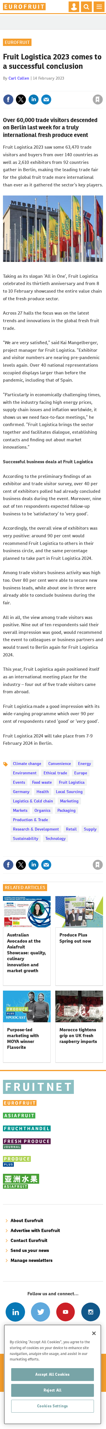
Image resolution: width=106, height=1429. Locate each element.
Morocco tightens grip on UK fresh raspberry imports (78, 1036)
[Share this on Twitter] (21, 99)
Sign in (27, 87)
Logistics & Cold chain (33, 801)
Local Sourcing (69, 791)
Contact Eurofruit (29, 1240)
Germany (21, 791)
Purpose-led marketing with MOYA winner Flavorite (23, 1039)
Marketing (69, 801)
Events (19, 782)
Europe (80, 773)
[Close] (93, 1333)
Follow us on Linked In (15, 1311)
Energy (84, 763)
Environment (25, 773)
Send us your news (30, 1250)
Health (43, 791)
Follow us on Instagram (90, 1311)
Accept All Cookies (52, 1374)
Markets (20, 810)
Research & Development (36, 829)
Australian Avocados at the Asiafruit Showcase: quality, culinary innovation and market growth (26, 953)
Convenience (59, 763)
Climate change (27, 763)
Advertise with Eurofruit (35, 1230)
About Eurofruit (27, 1220)
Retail (71, 829)
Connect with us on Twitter (40, 1311)
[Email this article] (46, 99)
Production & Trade (30, 819)
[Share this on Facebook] (8, 99)
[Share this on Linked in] (33, 99)
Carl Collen (19, 78)
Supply (90, 829)
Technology (55, 838)
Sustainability (25, 838)
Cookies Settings (52, 1406)
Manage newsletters (31, 1260)
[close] (102, 87)
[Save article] (97, 99)
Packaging (66, 810)
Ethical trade (55, 773)
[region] (52, 1374)
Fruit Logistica (72, 782)
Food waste (42, 782)
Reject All (53, 1390)
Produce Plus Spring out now (75, 938)
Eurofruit (17, 42)
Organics (42, 810)
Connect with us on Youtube (65, 1311)
